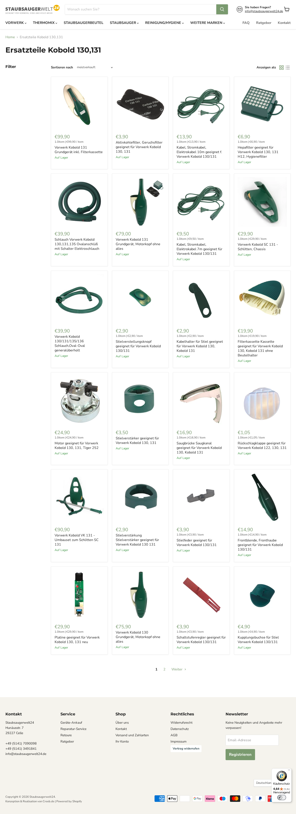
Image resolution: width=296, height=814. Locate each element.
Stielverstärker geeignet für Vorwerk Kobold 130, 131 (137, 440)
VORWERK (15, 22)
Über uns (122, 722)
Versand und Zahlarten (132, 735)
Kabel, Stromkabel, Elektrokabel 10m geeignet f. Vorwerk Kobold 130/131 (199, 152)
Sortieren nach (62, 67)
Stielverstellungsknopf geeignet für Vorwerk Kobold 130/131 (138, 346)
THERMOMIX (44, 22)
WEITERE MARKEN (206, 22)
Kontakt (284, 22)
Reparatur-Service (73, 729)
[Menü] (289, 771)
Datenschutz (180, 729)
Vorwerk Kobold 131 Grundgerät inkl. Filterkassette (79, 149)
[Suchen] (222, 9)
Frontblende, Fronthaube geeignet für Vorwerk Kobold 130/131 (260, 545)
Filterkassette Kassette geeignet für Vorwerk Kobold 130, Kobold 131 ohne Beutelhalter (260, 348)
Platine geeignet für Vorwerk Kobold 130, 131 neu (77, 639)
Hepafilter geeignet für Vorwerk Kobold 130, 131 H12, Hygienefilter (258, 152)
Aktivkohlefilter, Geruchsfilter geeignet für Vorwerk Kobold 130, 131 (139, 147)
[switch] (281, 797)
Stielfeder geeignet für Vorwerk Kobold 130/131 (197, 542)
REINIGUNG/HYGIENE (163, 22)
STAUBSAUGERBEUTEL (83, 22)
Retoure (66, 735)
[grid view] (281, 68)
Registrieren (240, 754)
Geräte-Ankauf (71, 722)
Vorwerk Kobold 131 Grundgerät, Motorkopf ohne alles (138, 244)
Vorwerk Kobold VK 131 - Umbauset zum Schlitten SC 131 (77, 540)
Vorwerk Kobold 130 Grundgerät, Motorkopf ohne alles (138, 637)
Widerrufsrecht (181, 722)
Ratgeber (263, 22)
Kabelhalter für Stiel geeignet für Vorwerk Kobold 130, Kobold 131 (200, 346)
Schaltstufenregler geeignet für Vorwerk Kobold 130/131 (201, 639)
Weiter (177, 669)
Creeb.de (48, 801)
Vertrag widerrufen (186, 748)
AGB (174, 735)
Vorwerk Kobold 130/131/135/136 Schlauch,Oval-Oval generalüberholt (70, 343)
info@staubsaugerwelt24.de (264, 11)
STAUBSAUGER (123, 22)
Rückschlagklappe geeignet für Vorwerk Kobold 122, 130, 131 (262, 445)
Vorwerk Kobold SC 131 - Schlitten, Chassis (258, 246)
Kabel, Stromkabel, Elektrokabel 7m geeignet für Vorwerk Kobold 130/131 (199, 249)
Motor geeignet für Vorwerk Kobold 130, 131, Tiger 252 (77, 445)
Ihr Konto (122, 741)
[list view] (288, 68)
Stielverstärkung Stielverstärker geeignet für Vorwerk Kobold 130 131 (137, 540)
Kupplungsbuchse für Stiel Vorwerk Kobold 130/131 (258, 639)
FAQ (246, 22)
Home (10, 37)
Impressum (179, 741)
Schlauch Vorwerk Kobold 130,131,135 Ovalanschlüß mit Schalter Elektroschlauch (77, 244)
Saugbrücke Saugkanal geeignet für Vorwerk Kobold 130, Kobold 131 (199, 448)
